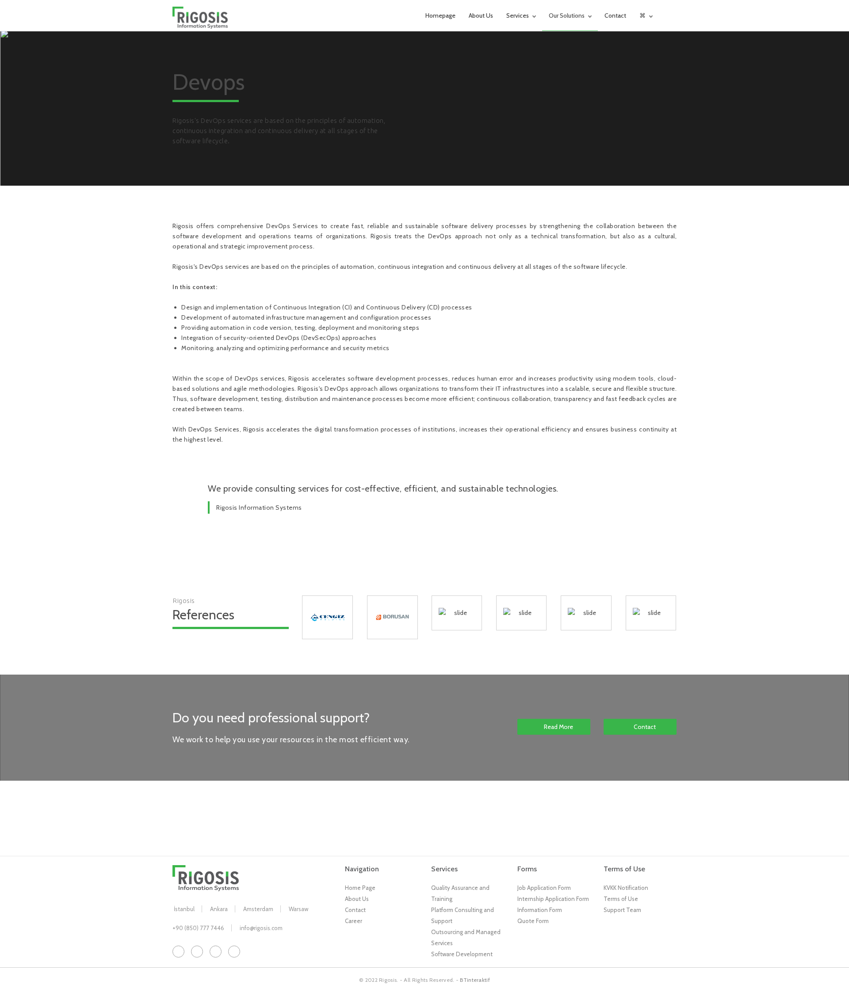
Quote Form (533, 920)
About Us (481, 15)
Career (353, 920)
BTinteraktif (475, 980)
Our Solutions (567, 15)
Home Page (360, 887)
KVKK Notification (626, 887)
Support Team (622, 909)
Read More (558, 727)
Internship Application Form (553, 898)
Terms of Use (621, 898)
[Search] (674, 15)
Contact (615, 15)
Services (517, 15)
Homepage (440, 15)
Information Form (539, 909)
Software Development (462, 954)
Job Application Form (544, 887)
